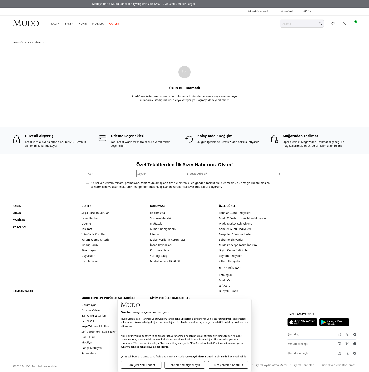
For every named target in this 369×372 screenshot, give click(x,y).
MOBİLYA (98, 23)
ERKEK (69, 23)
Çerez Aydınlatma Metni (271, 365)
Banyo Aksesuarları (93, 315)
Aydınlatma (88, 353)
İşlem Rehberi (90, 218)
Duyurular (88, 256)
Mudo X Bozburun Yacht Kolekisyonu (242, 218)
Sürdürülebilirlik (160, 218)
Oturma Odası (90, 310)
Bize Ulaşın (88, 250)
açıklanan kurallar (171, 186)
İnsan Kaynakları (161, 245)
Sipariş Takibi (90, 245)
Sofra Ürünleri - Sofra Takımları (101, 331)
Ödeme (86, 223)
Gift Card (308, 11)
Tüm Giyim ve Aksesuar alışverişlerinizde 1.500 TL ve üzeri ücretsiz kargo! (184, 4)
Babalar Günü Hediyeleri (235, 213)
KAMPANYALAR (23, 291)
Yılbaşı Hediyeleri (230, 261)
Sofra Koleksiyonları (231, 239)
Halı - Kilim (88, 337)
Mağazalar (157, 223)
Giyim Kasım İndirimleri (234, 250)
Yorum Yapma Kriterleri (96, 239)
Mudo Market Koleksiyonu (235, 223)
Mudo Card (287, 11)
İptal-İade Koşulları (93, 234)
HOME (83, 23)
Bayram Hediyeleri (231, 256)
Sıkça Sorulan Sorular (95, 213)
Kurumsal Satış (160, 250)
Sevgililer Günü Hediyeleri (236, 234)
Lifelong (155, 234)
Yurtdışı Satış (158, 256)
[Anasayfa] (26, 23)
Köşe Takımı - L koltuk (95, 326)
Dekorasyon (88, 305)
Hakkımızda (157, 213)
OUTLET (114, 23)
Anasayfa (18, 42)
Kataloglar (225, 275)
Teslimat (86, 229)
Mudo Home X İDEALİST (165, 261)
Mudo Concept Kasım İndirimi (238, 245)
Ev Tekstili (87, 321)
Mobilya (86, 342)
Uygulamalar (89, 261)
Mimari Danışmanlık (259, 11)
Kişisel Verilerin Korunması (167, 239)
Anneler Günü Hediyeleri (235, 229)
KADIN (55, 23)
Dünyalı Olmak (228, 291)
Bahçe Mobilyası (91, 348)
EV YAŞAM (19, 226)
